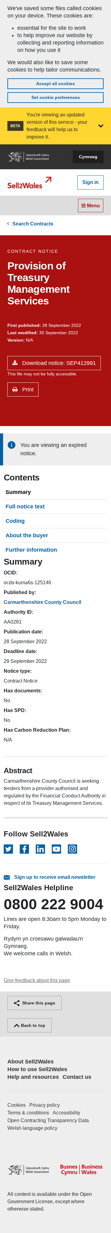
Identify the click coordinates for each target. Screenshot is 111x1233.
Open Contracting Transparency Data (48, 1120)
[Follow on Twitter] (8, 849)
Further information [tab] (31, 550)
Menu (93, 205)
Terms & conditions (28, 1112)
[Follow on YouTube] (56, 849)
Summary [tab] (18, 492)
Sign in (90, 182)
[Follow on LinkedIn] (40, 849)
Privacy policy (44, 1105)
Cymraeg (88, 156)
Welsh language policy (32, 1128)
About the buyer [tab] (27, 535)
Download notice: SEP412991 (58, 363)
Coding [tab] (15, 521)
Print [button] (27, 389)
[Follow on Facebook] (24, 849)
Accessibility (66, 1112)
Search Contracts (32, 223)
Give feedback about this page (37, 980)
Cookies (16, 1105)
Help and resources (33, 1077)
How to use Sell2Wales (37, 1069)
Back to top (32, 1025)
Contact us (77, 1077)
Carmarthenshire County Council (42, 602)
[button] (101, 126)
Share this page (38, 1002)
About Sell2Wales (30, 1062)
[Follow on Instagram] (72, 849)
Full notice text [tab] (25, 506)
